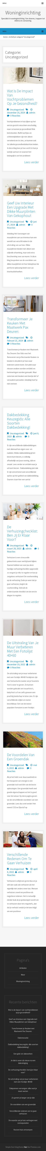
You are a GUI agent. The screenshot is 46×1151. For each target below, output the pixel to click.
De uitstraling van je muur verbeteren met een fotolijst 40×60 (22, 649)
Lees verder (31, 162)
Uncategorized (17, 109)
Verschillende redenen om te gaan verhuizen (19, 858)
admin (32, 112)
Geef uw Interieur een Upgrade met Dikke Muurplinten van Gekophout (21, 209)
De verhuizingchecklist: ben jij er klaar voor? (22, 533)
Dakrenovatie (23, 1038)
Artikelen (23, 968)
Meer (23, 975)
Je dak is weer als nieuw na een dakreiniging (23, 1061)
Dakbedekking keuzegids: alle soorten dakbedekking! (18, 421)
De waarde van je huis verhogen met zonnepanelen (23, 1121)
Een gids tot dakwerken (23, 1054)
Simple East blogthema (14, 1147)
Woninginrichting (23, 981)
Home (5, 37)
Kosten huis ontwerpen (23, 1130)
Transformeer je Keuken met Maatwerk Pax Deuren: (19, 325)
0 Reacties (15, 115)
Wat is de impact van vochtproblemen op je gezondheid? (22, 97)
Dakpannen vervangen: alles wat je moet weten (23, 1089)
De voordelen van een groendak (21, 756)
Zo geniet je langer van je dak (23, 1098)
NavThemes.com (34, 1147)
